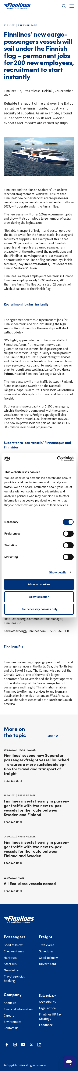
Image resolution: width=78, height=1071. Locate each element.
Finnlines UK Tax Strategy (50, 1016)
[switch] (68, 534)
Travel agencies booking (14, 978)
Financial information (18, 1009)
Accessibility (47, 1002)
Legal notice (47, 1008)
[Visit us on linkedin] (39, 1045)
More (51, 736)
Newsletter (12, 970)
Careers (9, 1015)
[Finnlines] (17, 6)
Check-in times (14, 951)
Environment (12, 1022)
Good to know (13, 945)
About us (10, 1003)
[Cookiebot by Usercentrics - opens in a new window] (57, 458)
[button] (64, 6)
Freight (45, 937)
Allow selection (39, 596)
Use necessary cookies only (39, 609)
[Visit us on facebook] (7, 1045)
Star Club (10, 964)
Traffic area (46, 945)
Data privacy (47, 995)
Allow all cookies (39, 584)
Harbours (10, 958)
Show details (57, 572)
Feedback (46, 1025)
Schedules (46, 951)
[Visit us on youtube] (23, 1045)
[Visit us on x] (31, 1045)
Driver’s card (47, 964)
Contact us (11, 1028)
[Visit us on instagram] (15, 1045)
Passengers (14, 937)
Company (13, 994)
